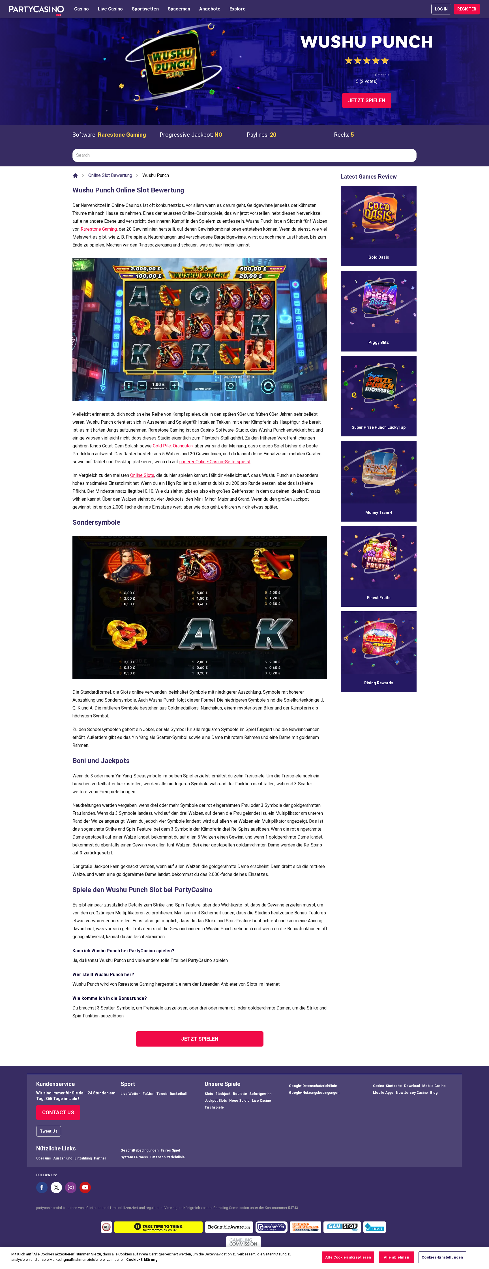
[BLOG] (36, 9)
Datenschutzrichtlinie (167, 1157)
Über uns (43, 1158)
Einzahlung (83, 1158)
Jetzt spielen (366, 100)
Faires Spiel (170, 1150)
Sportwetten (145, 9)
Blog (433, 1093)
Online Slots (142, 475)
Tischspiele (214, 1107)
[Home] (75, 175)
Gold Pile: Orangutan (173, 446)
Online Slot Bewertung (110, 175)
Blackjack (223, 1094)
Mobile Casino (434, 1086)
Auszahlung (62, 1158)
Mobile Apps (383, 1093)
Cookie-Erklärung (142, 1260)
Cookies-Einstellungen (442, 1257)
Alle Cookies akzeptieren (348, 1257)
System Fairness (134, 1157)
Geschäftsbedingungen (139, 1150)
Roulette (240, 1094)
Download (412, 1086)
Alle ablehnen (396, 1257)
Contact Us (58, 1112)
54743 (293, 1208)
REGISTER (466, 9)
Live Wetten (130, 1094)
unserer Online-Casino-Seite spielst (214, 461)
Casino (81, 9)
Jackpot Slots (216, 1101)
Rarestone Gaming (122, 134)
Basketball (178, 1094)
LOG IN (441, 9)
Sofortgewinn (260, 1094)
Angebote (209, 9)
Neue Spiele (239, 1101)
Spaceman (179, 9)
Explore (238, 9)
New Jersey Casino (412, 1093)
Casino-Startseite (387, 1086)
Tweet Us (48, 1131)
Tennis (162, 1094)
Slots (209, 1094)
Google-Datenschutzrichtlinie (313, 1086)
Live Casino (110, 9)
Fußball (148, 1094)
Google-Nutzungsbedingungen (314, 1093)
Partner (100, 1158)
